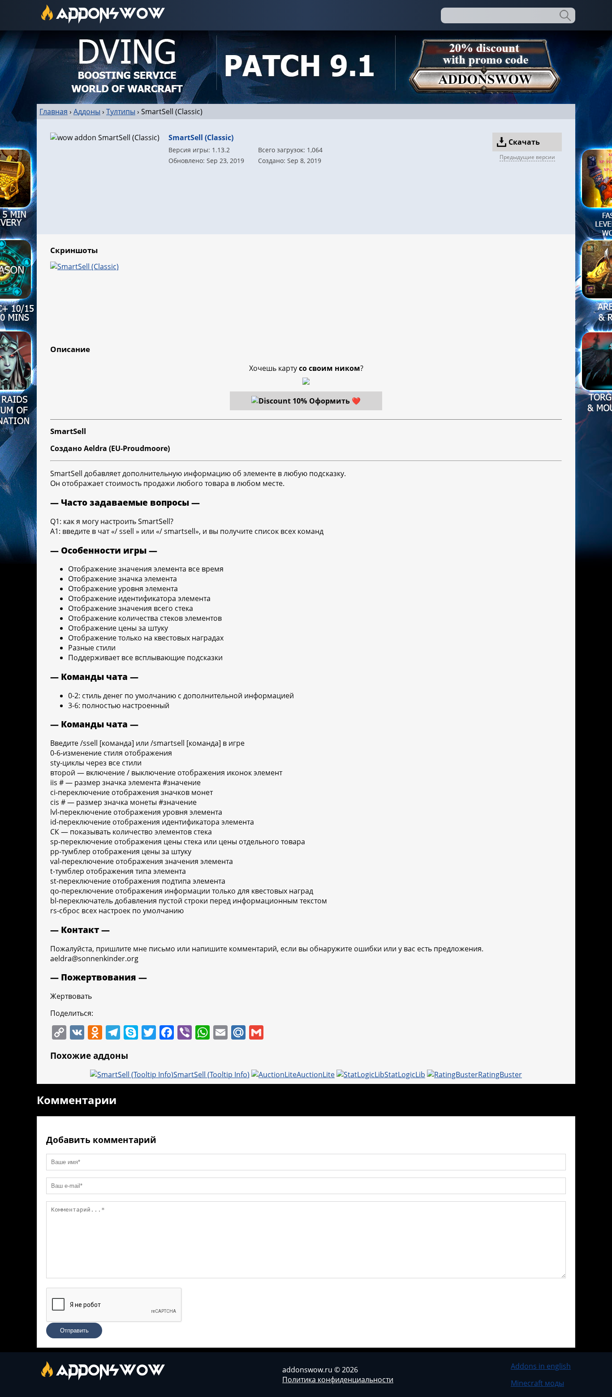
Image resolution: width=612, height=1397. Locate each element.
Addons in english (541, 1366)
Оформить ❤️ (335, 401)
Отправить (74, 1330)
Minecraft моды (537, 1383)
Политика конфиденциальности (337, 1379)
